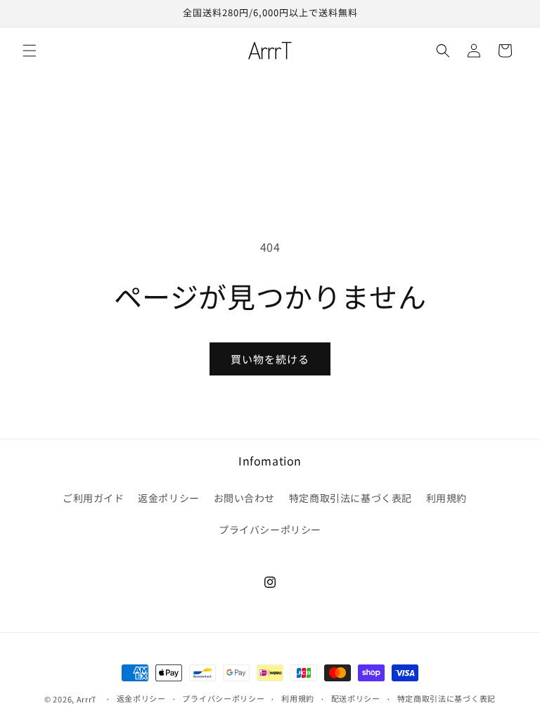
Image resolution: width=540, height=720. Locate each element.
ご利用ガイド (93, 498)
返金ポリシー (169, 498)
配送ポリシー (355, 698)
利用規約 (446, 498)
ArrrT (87, 699)
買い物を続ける (270, 359)
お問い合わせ (245, 498)
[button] (29, 50)
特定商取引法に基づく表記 (350, 498)
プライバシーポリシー (270, 529)
